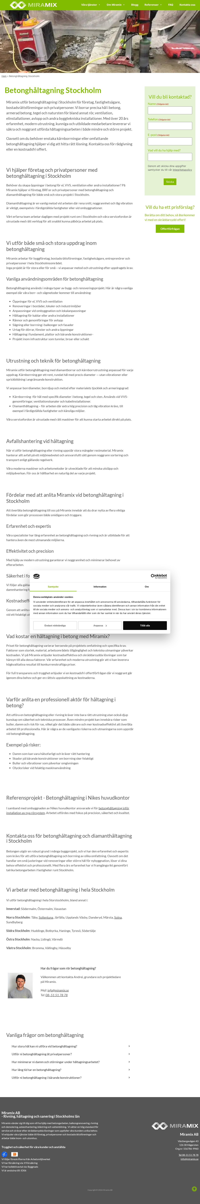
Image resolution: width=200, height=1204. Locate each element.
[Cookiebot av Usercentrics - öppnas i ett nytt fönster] (153, 576)
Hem (4, 76)
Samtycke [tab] (53, 586)
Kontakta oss (187, 4)
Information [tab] (100, 586)
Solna (118, 917)
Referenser (152, 4)
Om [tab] (147, 586)
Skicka (170, 181)
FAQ (170, 4)
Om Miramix (114, 4)
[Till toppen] (194, 1188)
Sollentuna (46, 917)
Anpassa (98, 625)
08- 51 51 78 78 (56, 995)
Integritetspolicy (182, 169)
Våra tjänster (89, 4)
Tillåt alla (145, 625)
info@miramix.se (58, 990)
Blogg (134, 4)
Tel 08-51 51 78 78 (188, 1154)
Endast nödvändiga (55, 625)
